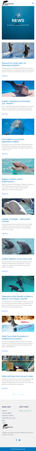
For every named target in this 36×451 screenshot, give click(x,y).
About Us (4, 410)
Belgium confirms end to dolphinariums (12, 180)
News (3, 420)
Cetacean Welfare (7, 413)
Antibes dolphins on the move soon (17, 259)
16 (22, 394)
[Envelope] (19, 440)
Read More (5, 75)
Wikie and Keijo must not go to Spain (17, 376)
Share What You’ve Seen (8, 418)
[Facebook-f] (16, 440)
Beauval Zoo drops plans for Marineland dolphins (14, 64)
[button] (33, 3)
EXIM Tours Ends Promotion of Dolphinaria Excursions (15, 337)
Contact (4, 423)
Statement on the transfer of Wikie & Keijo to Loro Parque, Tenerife (17, 297)
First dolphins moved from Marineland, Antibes (13, 140)
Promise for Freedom (7, 415)
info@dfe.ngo (27, 411)
